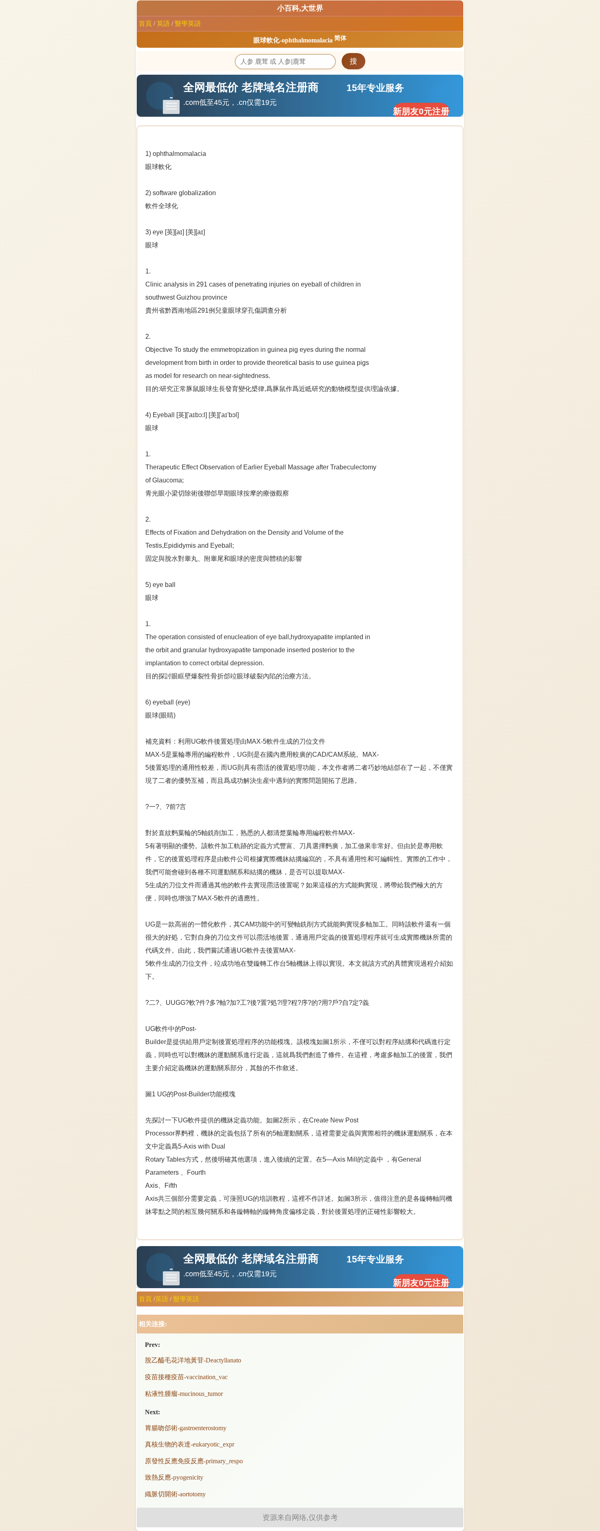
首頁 (145, 23)
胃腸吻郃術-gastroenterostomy (186, 1427)
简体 (340, 38)
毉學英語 (188, 23)
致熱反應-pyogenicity (174, 1477)
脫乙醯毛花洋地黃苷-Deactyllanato (193, 1360)
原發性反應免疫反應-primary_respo (194, 1461)
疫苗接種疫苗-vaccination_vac (186, 1376)
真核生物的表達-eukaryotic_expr (189, 1444)
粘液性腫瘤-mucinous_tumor (184, 1393)
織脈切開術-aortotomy (175, 1494)
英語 (163, 23)
